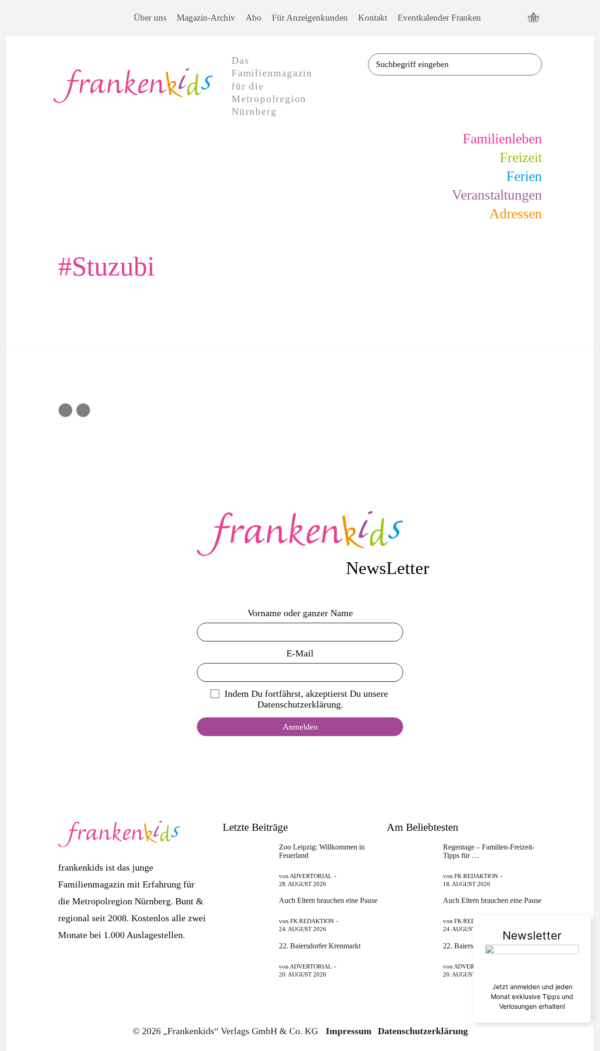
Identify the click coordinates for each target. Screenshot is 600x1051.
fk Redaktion (312, 920)
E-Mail (300, 653)
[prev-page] (65, 410)
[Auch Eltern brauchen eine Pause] (247, 913)
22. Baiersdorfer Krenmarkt (319, 946)
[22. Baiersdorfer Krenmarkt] (247, 959)
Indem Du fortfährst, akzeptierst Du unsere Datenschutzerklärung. (306, 698)
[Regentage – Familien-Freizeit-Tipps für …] (411, 860)
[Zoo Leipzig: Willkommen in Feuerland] (247, 860)
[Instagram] (514, 18)
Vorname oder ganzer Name (300, 613)
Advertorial (311, 876)
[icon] (533, 18)
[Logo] (300, 533)
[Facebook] (496, 18)
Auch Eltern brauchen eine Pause (328, 900)
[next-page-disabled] (83, 410)
